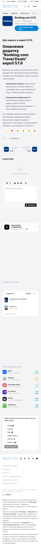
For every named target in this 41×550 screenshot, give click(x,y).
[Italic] (10, 183)
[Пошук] (28, 6)
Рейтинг (28, 293)
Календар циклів (14, 384)
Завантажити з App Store (26, 28)
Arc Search (12, 391)
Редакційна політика (10, 466)
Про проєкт (7, 469)
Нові (34, 293)
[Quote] (14, 183)
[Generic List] (18, 183)
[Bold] (7, 183)
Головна (5, 13)
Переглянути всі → (10, 314)
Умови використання (10, 480)
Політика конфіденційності (12, 476)
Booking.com (24, 13)
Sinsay (10, 398)
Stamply (11, 378)
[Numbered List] (21, 183)
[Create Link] (25, 183)
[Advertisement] (18, 258)
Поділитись (15, 138)
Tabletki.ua (12, 405)
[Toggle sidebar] (25, 6)
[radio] (5, 426)
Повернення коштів (9, 483)
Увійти (35, 6)
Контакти (6, 473)
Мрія (10, 371)
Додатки (14, 13)
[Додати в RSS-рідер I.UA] (7, 494)
